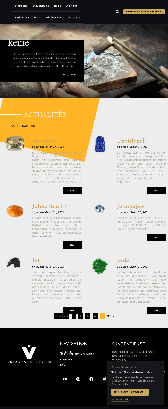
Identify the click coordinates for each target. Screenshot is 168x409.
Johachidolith (50, 206)
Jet (36, 261)
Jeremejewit (132, 206)
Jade (123, 261)
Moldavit (44, 141)
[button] (37, 17)
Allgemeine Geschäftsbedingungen (77, 353)
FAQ (62, 365)
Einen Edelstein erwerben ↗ (144, 11)
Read (72, 190)
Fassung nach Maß (120, 399)
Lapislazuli (131, 141)
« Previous (61, 316)
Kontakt (66, 360)
